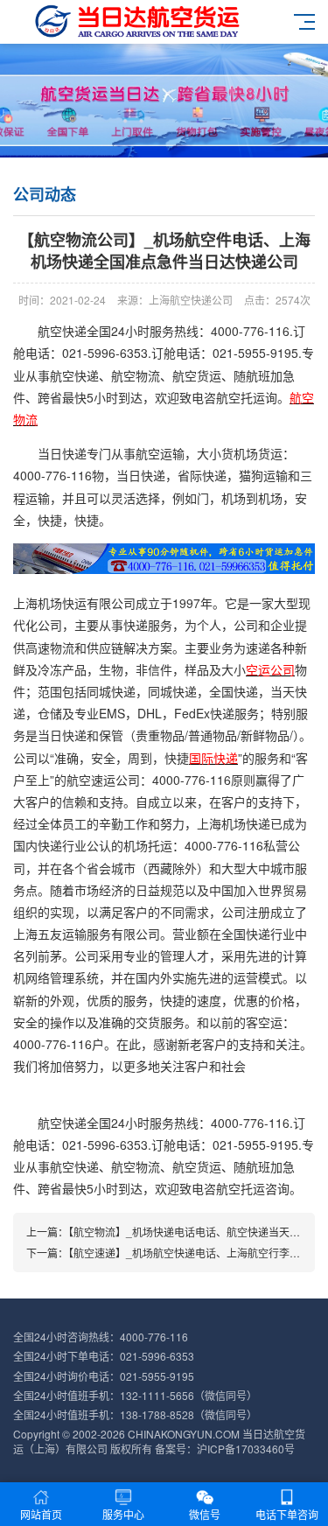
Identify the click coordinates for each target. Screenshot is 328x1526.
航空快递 (62, 331)
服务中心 (123, 1514)
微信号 (204, 1514)
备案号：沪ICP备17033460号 (225, 1448)
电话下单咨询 (286, 1514)
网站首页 (41, 1514)
